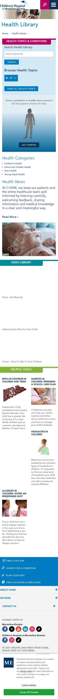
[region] (29, 676)
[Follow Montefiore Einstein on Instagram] (32, 629)
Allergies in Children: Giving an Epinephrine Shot (14, 494)
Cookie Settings (29, 685)
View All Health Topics (21, 88)
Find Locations (23, 582)
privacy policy (26, 671)
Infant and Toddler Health (17, 167)
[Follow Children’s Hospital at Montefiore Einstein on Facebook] (5, 640)
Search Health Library (18, 47)
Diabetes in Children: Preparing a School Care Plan (43, 382)
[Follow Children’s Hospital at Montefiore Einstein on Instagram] (12, 640)
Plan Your (15, 575)
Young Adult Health (14, 174)
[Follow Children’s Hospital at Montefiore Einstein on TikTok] (18, 640)
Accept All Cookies (29, 692)
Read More (9, 217)
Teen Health (10, 170)
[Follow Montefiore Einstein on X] (12, 629)
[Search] (44, 4)
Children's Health (13, 163)
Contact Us (9, 606)
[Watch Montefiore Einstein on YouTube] (18, 629)
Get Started (29, 145)
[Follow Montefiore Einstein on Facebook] (5, 629)
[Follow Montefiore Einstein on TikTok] (39, 629)
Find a (15, 560)
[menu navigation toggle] (53, 4)
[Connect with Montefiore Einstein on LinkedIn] (25, 629)
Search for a (21, 568)
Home (5, 33)
